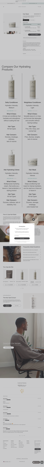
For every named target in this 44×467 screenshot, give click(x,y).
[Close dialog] (33, 224)
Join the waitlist (22, 238)
